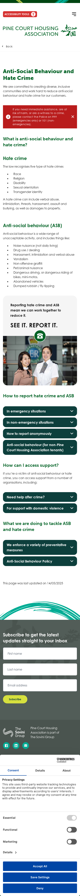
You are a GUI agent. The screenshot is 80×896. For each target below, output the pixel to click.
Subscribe (15, 699)
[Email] (25, 745)
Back (9, 46)
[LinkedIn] (16, 745)
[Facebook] (6, 745)
